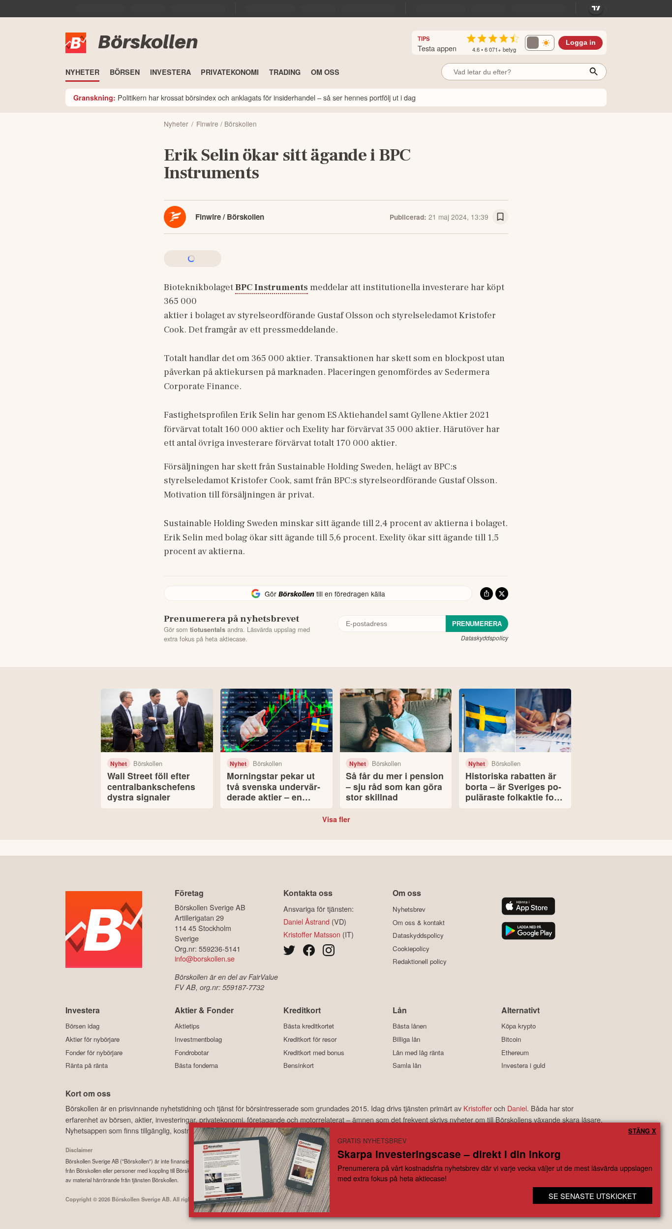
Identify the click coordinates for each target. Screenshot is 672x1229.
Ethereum (515, 1052)
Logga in (581, 42)
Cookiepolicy (411, 948)
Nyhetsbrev (409, 909)
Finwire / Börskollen (229, 216)
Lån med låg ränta (418, 1052)
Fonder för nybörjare (93, 1052)
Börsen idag (82, 1026)
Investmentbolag (198, 1039)
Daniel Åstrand (306, 921)
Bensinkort (298, 1065)
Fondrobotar (192, 1052)
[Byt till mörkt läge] (539, 43)
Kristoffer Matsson (311, 934)
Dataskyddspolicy (484, 637)
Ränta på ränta (86, 1065)
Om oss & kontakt (419, 922)
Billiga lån (406, 1039)
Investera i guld (523, 1065)
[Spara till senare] (500, 217)
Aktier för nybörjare (92, 1039)
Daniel (517, 1108)
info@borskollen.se (205, 958)
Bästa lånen (410, 1026)
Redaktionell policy (420, 961)
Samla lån (407, 1065)
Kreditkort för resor (309, 1039)
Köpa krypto (518, 1026)
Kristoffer (477, 1108)
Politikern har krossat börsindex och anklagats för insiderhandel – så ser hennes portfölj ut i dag (244, 97)
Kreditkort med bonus (313, 1052)
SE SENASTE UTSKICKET (593, 1196)
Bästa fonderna (196, 1065)
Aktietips (187, 1026)
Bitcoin (511, 1039)
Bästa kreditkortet (308, 1026)
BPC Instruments (271, 287)
